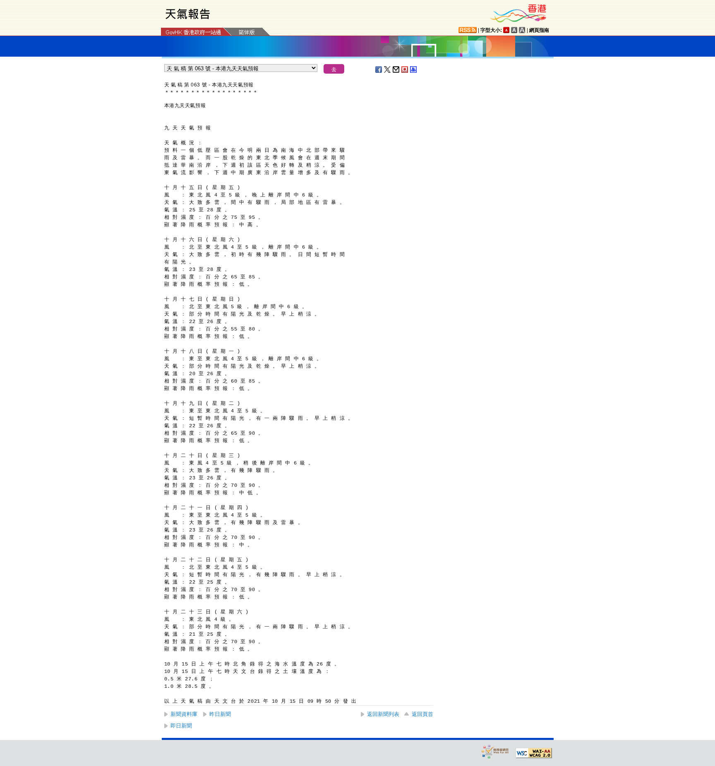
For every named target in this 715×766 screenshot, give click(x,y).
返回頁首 (422, 714)
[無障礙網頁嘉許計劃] (495, 751)
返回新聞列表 (383, 714)
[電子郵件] (396, 69)
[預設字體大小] (506, 30)
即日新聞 (181, 726)
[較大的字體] (514, 30)
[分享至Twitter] (387, 69)
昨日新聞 (220, 714)
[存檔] (405, 69)
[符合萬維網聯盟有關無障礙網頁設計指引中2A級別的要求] (534, 753)
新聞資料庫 (183, 714)
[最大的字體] (522, 30)
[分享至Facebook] (379, 69)
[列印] (413, 69)
